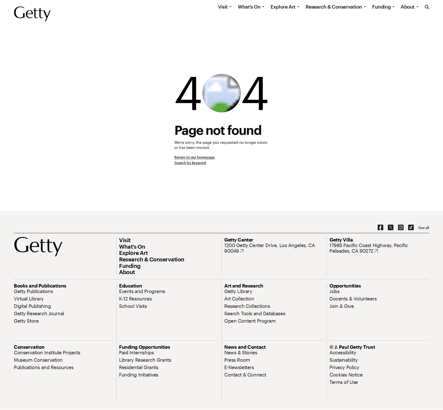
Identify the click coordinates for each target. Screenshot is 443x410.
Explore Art (283, 6)
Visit (223, 6)
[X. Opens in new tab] (390, 228)
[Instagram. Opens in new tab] (401, 228)
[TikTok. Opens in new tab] (411, 228)
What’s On (249, 6)
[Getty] (32, 14)
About (408, 6)
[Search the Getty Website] (427, 7)
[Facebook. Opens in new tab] (380, 228)
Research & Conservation (334, 6)
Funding (381, 6)
